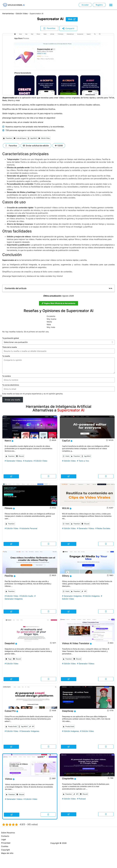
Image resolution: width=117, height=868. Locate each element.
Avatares (28, 461)
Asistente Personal (29, 528)
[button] (110, 4)
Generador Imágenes (14, 599)
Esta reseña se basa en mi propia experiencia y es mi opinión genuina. (32, 394)
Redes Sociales (103, 528)
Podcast (82, 799)
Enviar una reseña (12, 400)
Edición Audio (27, 596)
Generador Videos (14, 461)
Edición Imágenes (92, 596)
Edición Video (22, 13)
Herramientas (8, 13)
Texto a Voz (84, 461)
